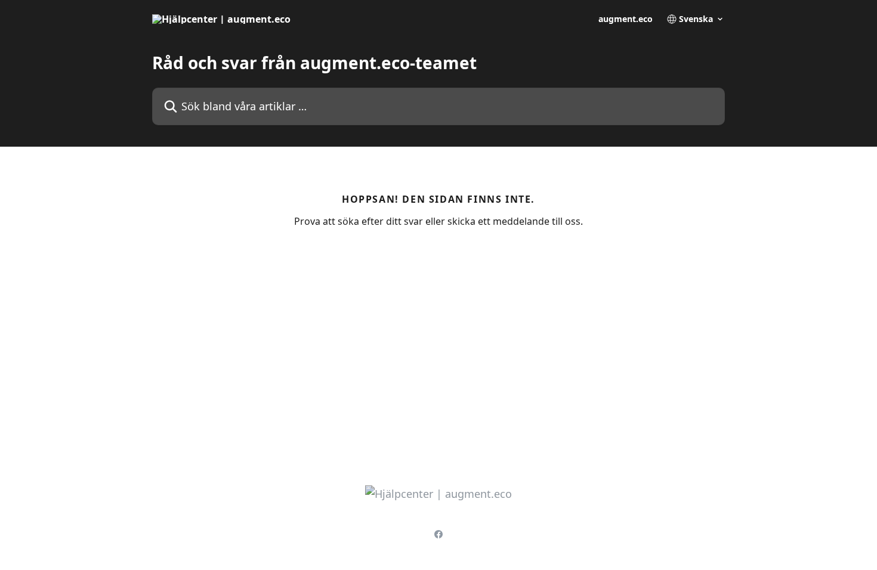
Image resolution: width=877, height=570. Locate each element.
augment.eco (625, 19)
